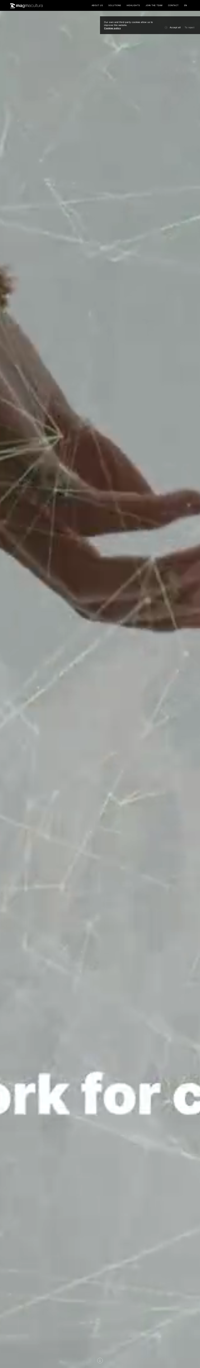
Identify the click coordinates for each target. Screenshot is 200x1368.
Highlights (133, 5)
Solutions (114, 5)
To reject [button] (189, 27)
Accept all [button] (175, 27)
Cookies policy (112, 28)
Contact (173, 5)
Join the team (154, 5)
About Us (97, 5)
